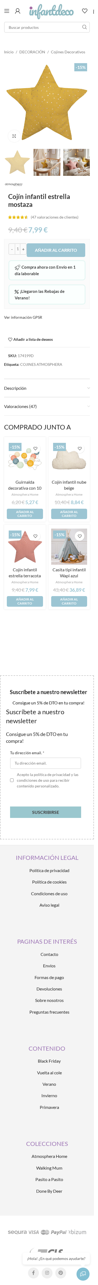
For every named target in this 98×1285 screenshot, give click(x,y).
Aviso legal (49, 904)
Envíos (49, 965)
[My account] (17, 10)
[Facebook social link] (33, 1273)
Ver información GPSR (23, 317)
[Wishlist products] (84, 10)
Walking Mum (49, 1167)
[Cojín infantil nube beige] (69, 459)
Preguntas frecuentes (49, 1011)
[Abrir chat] (83, 1274)
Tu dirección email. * (27, 752)
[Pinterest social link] (60, 1273)
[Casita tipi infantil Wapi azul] (69, 547)
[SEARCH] (84, 27)
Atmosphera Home (24, 494)
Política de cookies (49, 881)
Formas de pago (49, 977)
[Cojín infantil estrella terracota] (25, 547)
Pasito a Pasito (49, 1179)
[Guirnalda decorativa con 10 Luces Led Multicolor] (25, 459)
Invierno (49, 1095)
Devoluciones (49, 988)
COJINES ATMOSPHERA (41, 364)
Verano (49, 1084)
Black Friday (49, 1060)
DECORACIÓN (32, 52)
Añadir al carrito (56, 250)
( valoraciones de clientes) (54, 217)
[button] (25, 514)
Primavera (49, 1107)
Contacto (49, 954)
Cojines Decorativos (68, 52)
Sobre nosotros (49, 1000)
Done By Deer (49, 1191)
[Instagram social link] (47, 1273)
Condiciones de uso (49, 893)
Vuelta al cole (49, 1072)
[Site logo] (51, 10)
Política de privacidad (49, 870)
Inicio (9, 52)
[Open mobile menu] (6, 10)
